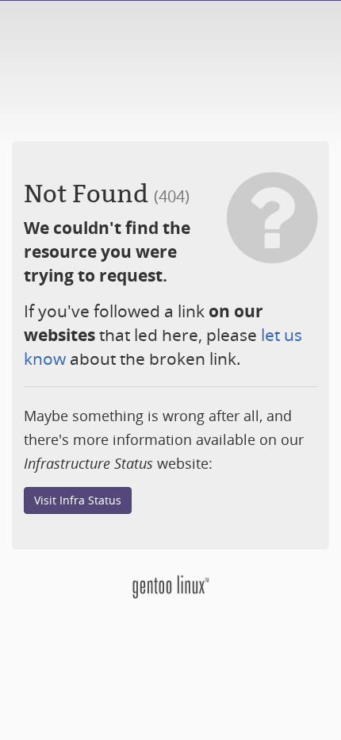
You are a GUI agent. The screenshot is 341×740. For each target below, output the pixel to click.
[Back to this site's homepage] (170, 584)
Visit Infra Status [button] (77, 500)
